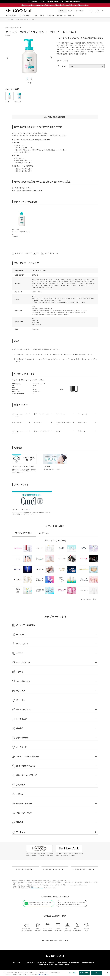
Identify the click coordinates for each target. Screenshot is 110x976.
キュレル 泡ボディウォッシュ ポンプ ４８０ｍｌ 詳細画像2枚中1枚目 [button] (27, 78)
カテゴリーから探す (25, 15)
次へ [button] (51, 57)
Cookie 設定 (72, 972)
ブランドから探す (11, 15)
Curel (12, 19)
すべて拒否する (84, 972)
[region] (55, 973)
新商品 (42, 15)
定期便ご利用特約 (62, 962)
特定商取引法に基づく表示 (46, 964)
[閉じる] (107, 973)
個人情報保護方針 (74, 962)
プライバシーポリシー (43, 974)
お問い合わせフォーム (37, 887)
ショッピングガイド (17, 962)
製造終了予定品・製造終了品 (65, 15)
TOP (6, 19)
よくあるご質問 (28, 962)
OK (96, 972)
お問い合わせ (40, 962)
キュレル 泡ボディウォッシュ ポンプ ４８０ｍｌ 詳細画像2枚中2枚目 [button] (31, 78)
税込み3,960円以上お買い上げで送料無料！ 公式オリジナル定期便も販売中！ (55, 1)
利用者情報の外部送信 (88, 962)
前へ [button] (7, 57)
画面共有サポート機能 (61, 964)
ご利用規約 (51, 962)
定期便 (35, 15)
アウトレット (50, 15)
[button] (55, 117)
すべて (62, 10)
